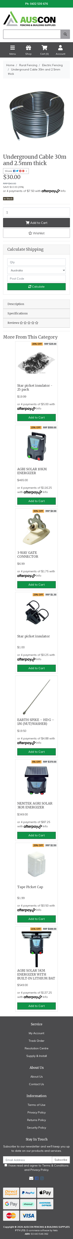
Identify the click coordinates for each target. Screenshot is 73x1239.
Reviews (14, 323)
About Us (36, 1076)
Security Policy (36, 1127)
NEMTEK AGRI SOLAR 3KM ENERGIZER (34, 805)
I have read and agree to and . (38, 1168)
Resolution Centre (36, 1048)
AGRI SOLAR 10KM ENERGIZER (32, 471)
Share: (9, 170)
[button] (36, 233)
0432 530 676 (39, 3)
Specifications (18, 313)
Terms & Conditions (55, 1165)
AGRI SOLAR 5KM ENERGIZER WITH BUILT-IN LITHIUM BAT (36, 974)
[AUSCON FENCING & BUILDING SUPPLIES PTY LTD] (36, 18)
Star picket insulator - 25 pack (34, 387)
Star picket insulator (33, 636)
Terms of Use (36, 1105)
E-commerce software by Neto (42, 1230)
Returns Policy (36, 1120)
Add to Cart (38, 223)
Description (16, 304)
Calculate (38, 286)
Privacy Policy (37, 1112)
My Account (36, 1033)
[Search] (65, 34)
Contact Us (36, 1084)
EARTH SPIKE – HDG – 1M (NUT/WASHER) (35, 722)
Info (63, 191)
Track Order (36, 1041)
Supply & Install (36, 1056)
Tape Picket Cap (30, 887)
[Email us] (31, 1178)
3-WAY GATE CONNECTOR (27, 555)
